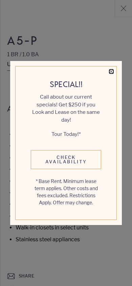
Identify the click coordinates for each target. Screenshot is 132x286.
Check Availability (66, 159)
